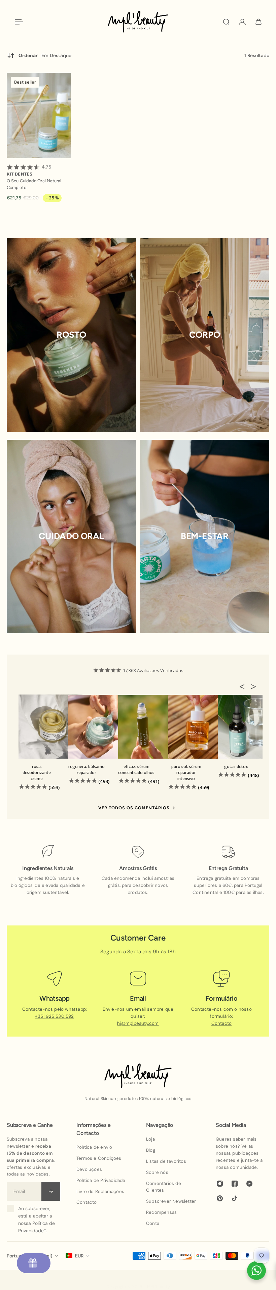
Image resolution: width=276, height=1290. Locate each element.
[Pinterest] (219, 1198)
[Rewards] (33, 1263)
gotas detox (236, 766)
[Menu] (17, 21)
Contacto (221, 1023)
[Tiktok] (234, 1198)
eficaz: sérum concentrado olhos (136, 769)
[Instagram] (219, 1184)
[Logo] (138, 21)
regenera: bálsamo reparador (86, 769)
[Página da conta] (242, 21)
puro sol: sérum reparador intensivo (186, 772)
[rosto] (71, 335)
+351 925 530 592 (54, 1016)
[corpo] (204, 335)
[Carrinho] (258, 21)
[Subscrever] (50, 1191)
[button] (244, 686)
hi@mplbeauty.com (138, 1023)
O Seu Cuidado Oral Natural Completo (34, 184)
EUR (79, 1256)
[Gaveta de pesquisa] (226, 21)
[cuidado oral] (71, 536)
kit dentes (29, 170)
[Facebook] (234, 1184)
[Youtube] (249, 1184)
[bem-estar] (204, 536)
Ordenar (45, 55)
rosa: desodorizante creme (37, 772)
